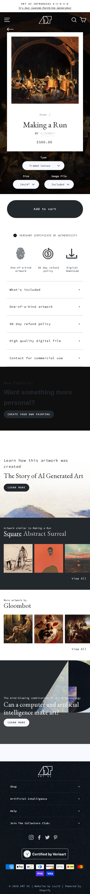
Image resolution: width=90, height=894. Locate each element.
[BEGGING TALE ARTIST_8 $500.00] (18, 629)
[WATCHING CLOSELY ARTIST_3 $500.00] (48, 558)
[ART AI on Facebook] (39, 837)
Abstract (34, 533)
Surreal (56, 533)
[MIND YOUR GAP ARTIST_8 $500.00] (48, 629)
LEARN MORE (16, 722)
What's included (45, 290)
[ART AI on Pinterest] (55, 837)
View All (79, 578)
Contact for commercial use (45, 358)
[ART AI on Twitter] (47, 837)
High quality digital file (45, 341)
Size (26, 176)
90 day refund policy (45, 324)
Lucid (56, 886)
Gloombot (47, 133)
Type (43, 157)
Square (13, 533)
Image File (59, 176)
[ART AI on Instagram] (31, 837)
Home (43, 115)
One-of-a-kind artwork (45, 307)
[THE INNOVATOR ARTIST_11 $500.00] (18, 558)
